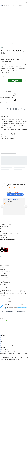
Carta (6, 43)
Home (2, 43)
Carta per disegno (11, 43)
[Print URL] (24, 109)
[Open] (22, 2)
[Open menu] (1, 2)
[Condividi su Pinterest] (13, 109)
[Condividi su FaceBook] (7, 109)
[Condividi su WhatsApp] (19, 109)
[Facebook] (2, 250)
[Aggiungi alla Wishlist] (25, 80)
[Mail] (21, 109)
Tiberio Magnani (13, 199)
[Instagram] (6, 250)
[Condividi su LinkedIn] (10, 109)
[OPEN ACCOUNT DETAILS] (19, 2)
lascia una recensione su (14, 194)
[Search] (15, 2)
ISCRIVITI (3, 315)
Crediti (17, 359)
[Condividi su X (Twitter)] (16, 109)
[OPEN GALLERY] (14, 22)
